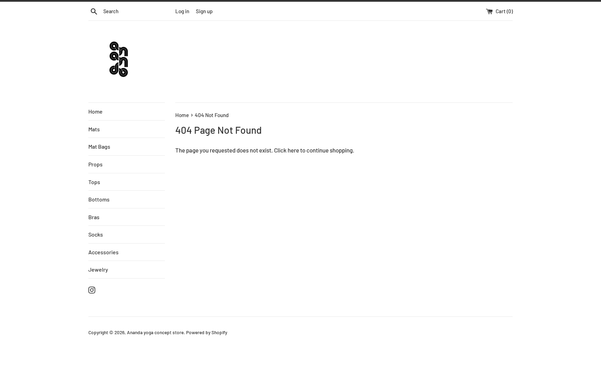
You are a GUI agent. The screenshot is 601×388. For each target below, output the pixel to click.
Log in (182, 11)
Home (95, 111)
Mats (94, 129)
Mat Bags (99, 146)
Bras (93, 217)
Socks (95, 234)
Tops (94, 182)
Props (95, 164)
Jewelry (98, 269)
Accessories (103, 252)
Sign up (204, 11)
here (293, 150)
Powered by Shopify (206, 332)
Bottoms (99, 199)
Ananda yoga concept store (155, 332)
